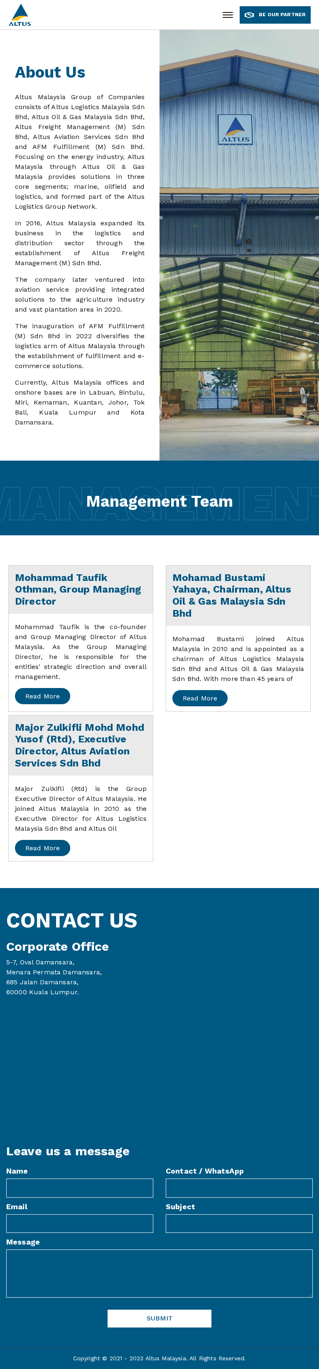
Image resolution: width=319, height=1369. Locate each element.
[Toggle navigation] (227, 15)
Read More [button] (42, 696)
